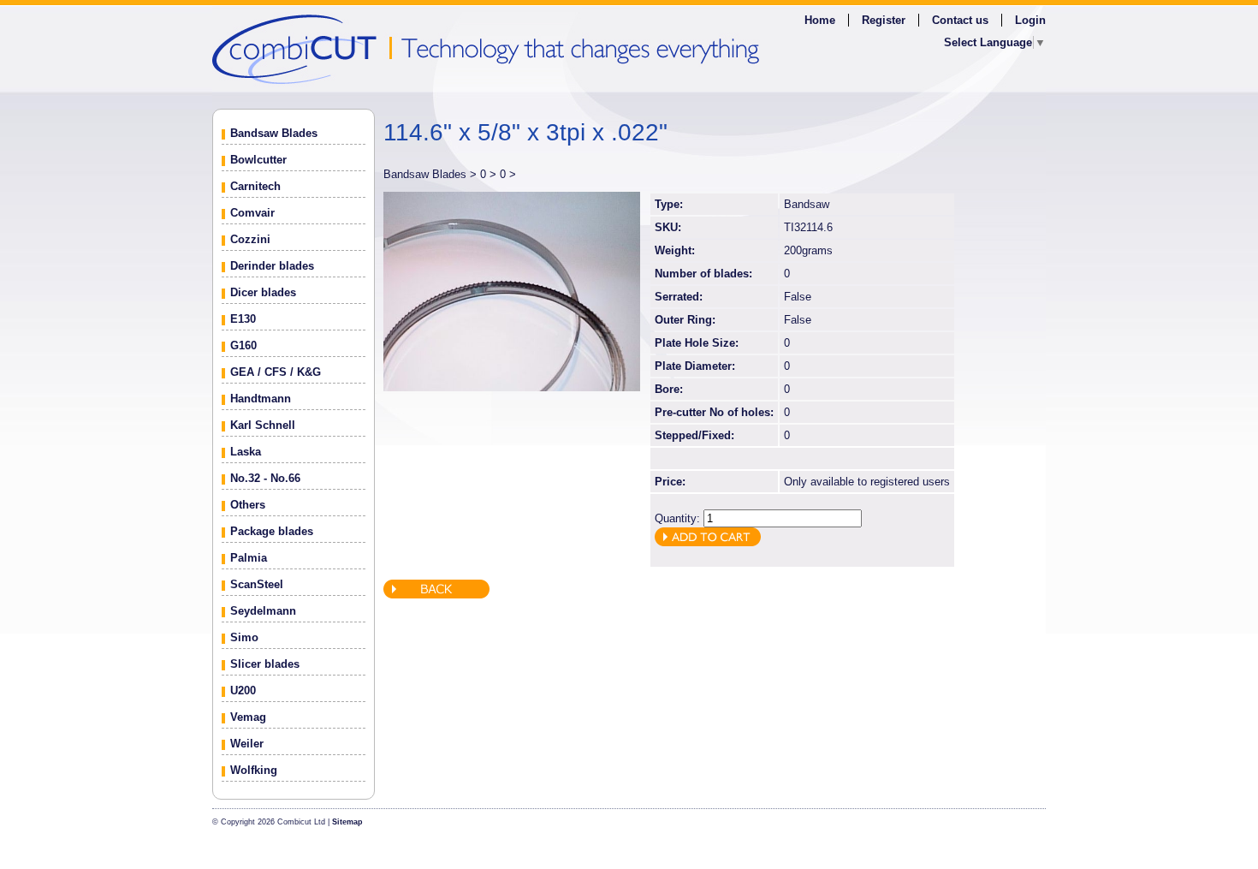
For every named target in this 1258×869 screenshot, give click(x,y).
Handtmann (260, 398)
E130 (243, 318)
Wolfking (253, 770)
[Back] (436, 594)
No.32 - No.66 (265, 478)
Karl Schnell (262, 425)
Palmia (248, 557)
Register (883, 20)
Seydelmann (263, 610)
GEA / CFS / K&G (275, 372)
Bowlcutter (258, 159)
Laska (245, 451)
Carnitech (255, 186)
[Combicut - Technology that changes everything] (629, 48)
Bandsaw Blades (273, 133)
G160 (243, 345)
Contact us (960, 20)
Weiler (247, 743)
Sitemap (347, 822)
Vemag (248, 717)
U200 (243, 690)
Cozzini (250, 239)
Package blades (271, 531)
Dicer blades (263, 292)
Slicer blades (265, 664)
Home (819, 20)
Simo (244, 637)
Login (1030, 20)
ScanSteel (256, 584)
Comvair (252, 212)
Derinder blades (272, 265)
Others (247, 504)
